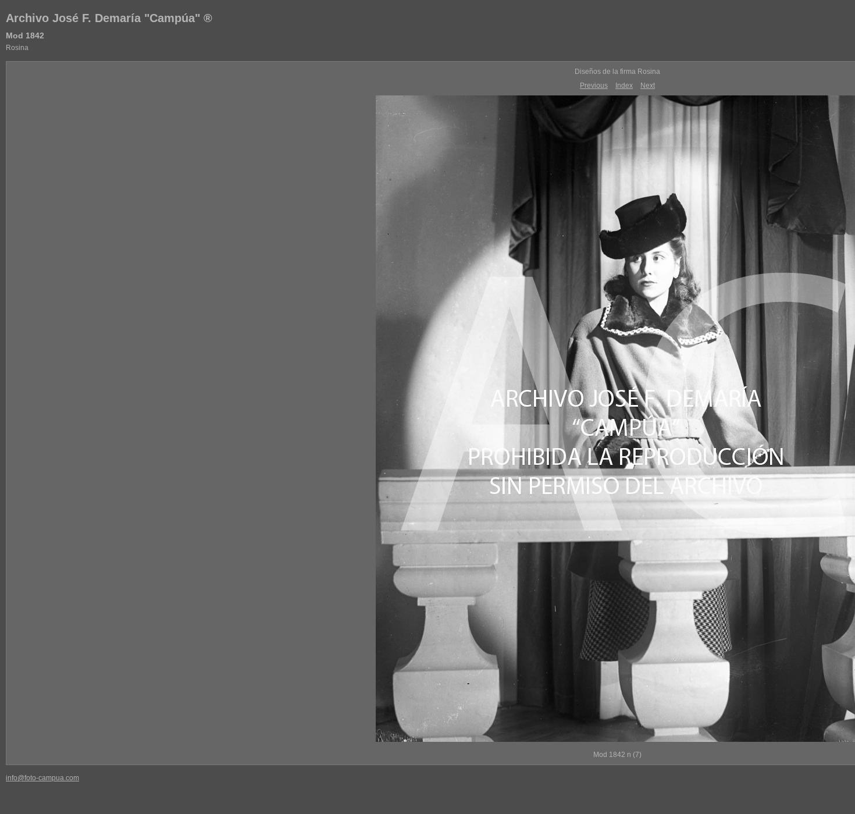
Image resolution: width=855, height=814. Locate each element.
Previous (594, 85)
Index (624, 85)
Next (647, 85)
